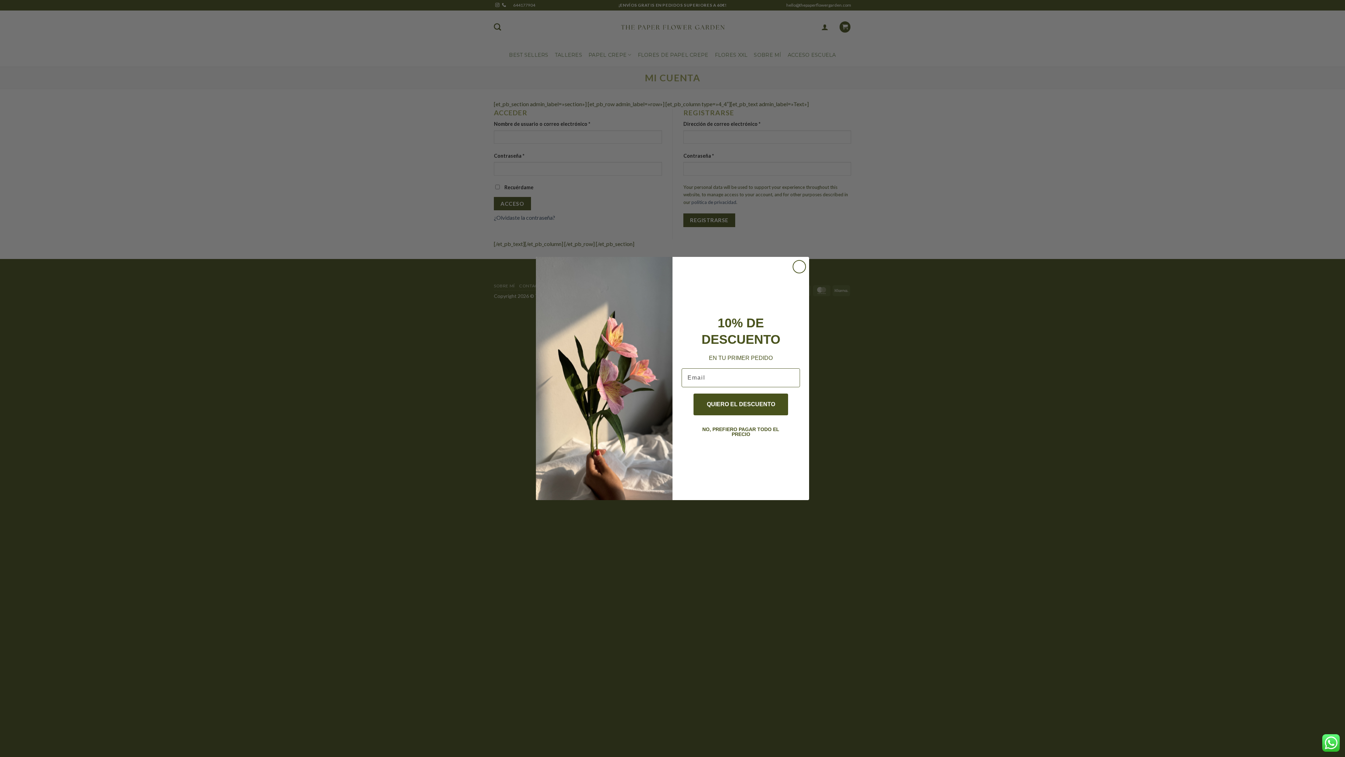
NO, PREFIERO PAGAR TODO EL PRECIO (740, 432)
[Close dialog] (799, 266)
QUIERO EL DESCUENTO (741, 404)
